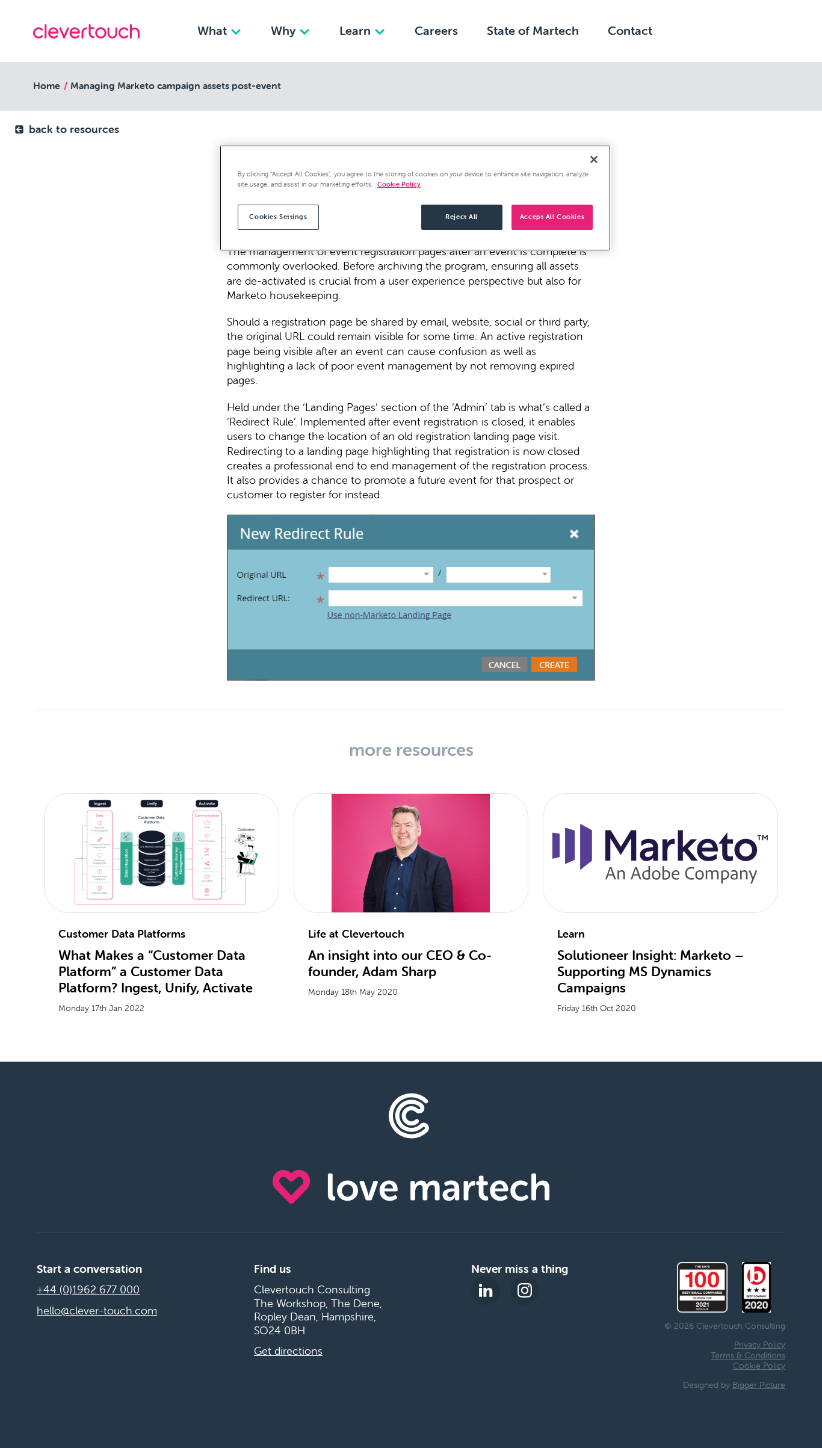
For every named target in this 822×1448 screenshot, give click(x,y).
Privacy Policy (759, 1344)
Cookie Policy (759, 1365)
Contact (630, 30)
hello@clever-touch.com (97, 1310)
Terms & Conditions (748, 1355)
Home (46, 85)
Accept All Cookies (552, 216)
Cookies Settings (278, 216)
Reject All (461, 216)
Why (284, 30)
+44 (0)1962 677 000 (88, 1289)
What (213, 30)
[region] (415, 198)
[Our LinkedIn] (485, 1290)
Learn (356, 30)
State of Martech (533, 30)
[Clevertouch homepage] (86, 31)
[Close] (594, 159)
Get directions (288, 1351)
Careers (436, 30)
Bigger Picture (758, 1384)
